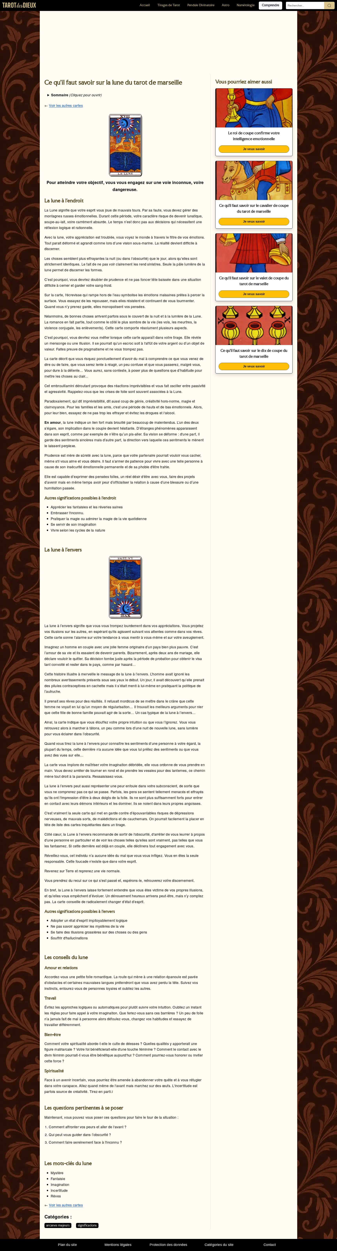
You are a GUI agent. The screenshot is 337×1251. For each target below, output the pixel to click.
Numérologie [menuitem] (246, 5)
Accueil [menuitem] (145, 5)
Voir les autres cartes (66, 105)
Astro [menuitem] (225, 5)
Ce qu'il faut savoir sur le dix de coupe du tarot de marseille (254, 353)
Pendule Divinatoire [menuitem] (200, 5)
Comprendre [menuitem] (270, 5)
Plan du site (67, 1245)
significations (87, 1225)
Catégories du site (219, 1245)
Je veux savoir (254, 149)
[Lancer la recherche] (329, 5)
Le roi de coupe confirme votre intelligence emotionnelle (254, 136)
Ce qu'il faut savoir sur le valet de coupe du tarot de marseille (254, 281)
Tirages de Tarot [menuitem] (168, 5)
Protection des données (168, 1245)
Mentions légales (118, 1245)
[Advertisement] (168, 40)
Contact (269, 1245)
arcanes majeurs (58, 1225)
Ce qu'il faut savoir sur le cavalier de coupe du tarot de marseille (254, 208)
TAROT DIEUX (19, 5)
